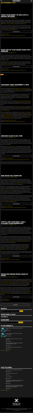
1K (9, 121)
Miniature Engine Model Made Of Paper (14, 275)
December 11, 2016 (4, 17)
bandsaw (11, 121)
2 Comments (14, 52)
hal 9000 (10, 159)
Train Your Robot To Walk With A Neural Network (14, 15)
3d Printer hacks (7, 206)
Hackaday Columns (7, 120)
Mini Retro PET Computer (11, 176)
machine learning (17, 35)
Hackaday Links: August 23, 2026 (11, 373)
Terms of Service (8, 409)
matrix (25, 207)
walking (23, 35)
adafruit (5, 207)
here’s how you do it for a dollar (18, 89)
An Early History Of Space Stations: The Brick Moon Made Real (14, 334)
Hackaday (16, 1)
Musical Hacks (6, 258)
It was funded (5, 95)
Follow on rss (5, 316)
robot (21, 35)
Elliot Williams (10, 17)
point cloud (24, 70)
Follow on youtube (4, 316)
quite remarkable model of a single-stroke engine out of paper (13, 281)
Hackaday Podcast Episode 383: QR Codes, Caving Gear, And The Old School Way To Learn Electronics (14, 381)
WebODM (3, 61)
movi (13, 159)
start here (21, 103)
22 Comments (15, 17)
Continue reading (18, 32)
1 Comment (8, 375)
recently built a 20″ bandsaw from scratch (23, 100)
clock (7, 159)
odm (15, 70)
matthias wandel (18, 121)
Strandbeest (3, 292)
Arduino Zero (4, 189)
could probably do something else (9, 200)
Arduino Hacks (6, 158)
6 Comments (9, 383)
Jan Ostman (11, 259)
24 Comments (9, 341)
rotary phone (23, 121)
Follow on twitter (2, 316)
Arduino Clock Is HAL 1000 (11, 136)
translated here (23, 23)
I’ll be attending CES (7, 114)
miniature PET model (19, 183)
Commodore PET (17, 207)
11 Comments (9, 330)
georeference (12, 70)
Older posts (15, 304)
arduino (5, 159)
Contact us (7, 316)
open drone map (19, 70)
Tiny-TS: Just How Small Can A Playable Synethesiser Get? (13, 222)
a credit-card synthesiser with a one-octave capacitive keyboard (16, 241)
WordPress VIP (18, 410)
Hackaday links (13, 120)
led (23, 207)
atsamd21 (8, 207)
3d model (5, 70)
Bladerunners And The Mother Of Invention (14, 347)
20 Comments (9, 378)
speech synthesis (26, 159)
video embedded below (12, 29)
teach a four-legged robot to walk (10, 23)
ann (5, 35)
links (14, 121)
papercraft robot (26, 291)
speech (15, 159)
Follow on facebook (1, 316)
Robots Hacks (6, 34)
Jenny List (9, 224)
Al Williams (9, 52)
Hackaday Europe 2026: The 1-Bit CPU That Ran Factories (14, 339)
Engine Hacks (6, 299)
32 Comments (14, 224)
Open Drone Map (9, 64)
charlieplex (12, 207)
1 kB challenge (6, 121)
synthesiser (18, 259)
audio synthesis (6, 259)
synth (14, 259)
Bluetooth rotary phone (18, 106)
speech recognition (20, 159)
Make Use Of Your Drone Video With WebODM (16, 50)
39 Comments (14, 137)
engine (5, 300)
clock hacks (11, 158)
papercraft (8, 300)
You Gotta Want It (9, 376)
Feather (21, 207)
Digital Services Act (13, 409)
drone (8, 70)
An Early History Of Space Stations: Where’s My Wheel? (14, 328)
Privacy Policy (30, 408)
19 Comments (9, 371)
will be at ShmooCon (8, 115)
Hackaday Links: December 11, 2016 (15, 85)
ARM (11, 206)
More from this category (5, 350)
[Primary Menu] (31, 1)
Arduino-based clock (11, 146)
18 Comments (9, 388)
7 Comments (9, 345)
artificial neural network (10, 35)
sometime (19, 113)
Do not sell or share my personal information (21, 409)
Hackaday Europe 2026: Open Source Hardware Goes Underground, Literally (14, 343)
